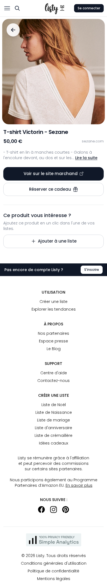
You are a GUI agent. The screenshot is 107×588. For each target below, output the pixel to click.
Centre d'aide (53, 373)
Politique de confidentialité (53, 571)
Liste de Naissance (53, 412)
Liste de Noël (53, 404)
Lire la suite (86, 158)
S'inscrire (91, 269)
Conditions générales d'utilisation (53, 563)
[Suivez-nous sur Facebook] (41, 509)
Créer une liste (53, 301)
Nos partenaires (53, 333)
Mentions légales (53, 578)
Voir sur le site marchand (51, 173)
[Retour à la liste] (13, 29)
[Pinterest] (65, 509)
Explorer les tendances (54, 309)
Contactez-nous (53, 380)
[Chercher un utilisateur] (17, 8)
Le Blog (54, 348)
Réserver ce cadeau (50, 189)
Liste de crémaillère (53, 435)
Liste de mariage (53, 420)
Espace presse (53, 341)
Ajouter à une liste (57, 241)
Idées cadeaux (53, 443)
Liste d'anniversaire (53, 428)
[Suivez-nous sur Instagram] (53, 509)
